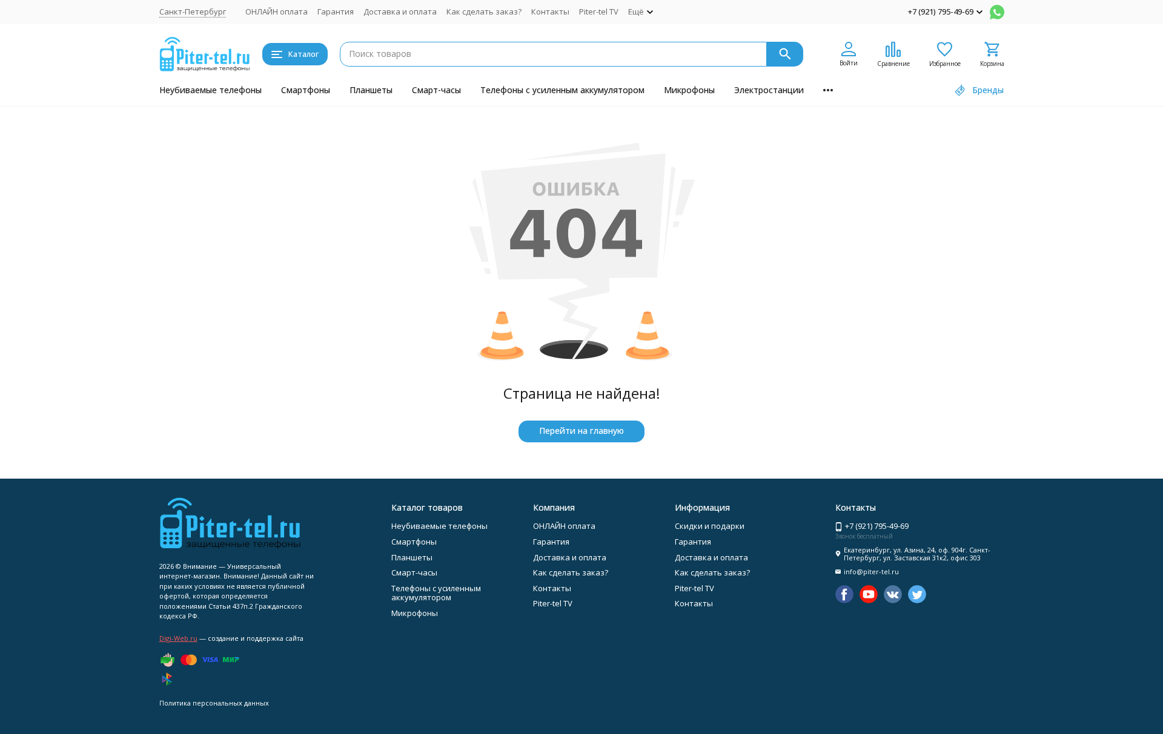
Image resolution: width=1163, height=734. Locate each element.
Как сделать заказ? (484, 11)
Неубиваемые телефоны (210, 90)
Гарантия (335, 11)
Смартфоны (305, 90)
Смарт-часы (436, 90)
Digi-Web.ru (178, 638)
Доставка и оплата (400, 11)
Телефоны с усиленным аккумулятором (562, 90)
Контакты (550, 11)
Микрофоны (689, 90)
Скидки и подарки (709, 525)
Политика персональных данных (214, 702)
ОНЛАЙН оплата (276, 11)
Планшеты (371, 90)
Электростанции (769, 90)
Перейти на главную (581, 430)
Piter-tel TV (598, 11)
